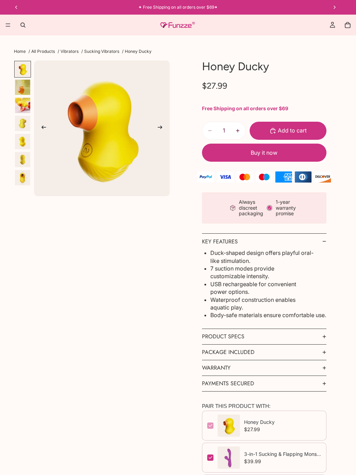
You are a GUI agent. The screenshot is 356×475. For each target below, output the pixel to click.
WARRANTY (216, 368)
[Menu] (8, 25)
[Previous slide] (41, 128)
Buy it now (264, 152)
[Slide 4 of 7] (22, 123)
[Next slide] (162, 128)
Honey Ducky (259, 422)
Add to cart (292, 130)
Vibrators (69, 51)
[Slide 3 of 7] (22, 105)
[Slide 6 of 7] (22, 159)
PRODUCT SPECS (223, 336)
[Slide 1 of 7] (22, 69)
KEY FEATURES (220, 241)
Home (20, 51)
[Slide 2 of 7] (22, 87)
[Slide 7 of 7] (22, 177)
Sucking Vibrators (101, 51)
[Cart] (347, 25)
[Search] (23, 25)
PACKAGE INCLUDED (228, 352)
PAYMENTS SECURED (228, 383)
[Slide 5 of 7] (22, 141)
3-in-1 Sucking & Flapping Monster (282, 454)
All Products (43, 51)
